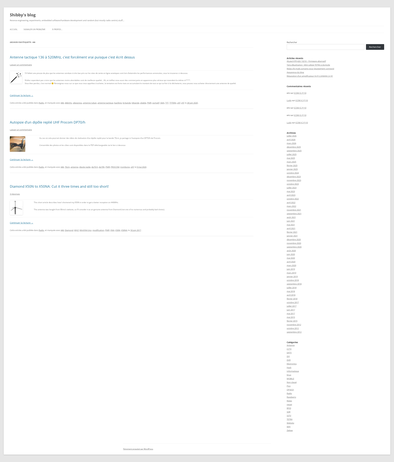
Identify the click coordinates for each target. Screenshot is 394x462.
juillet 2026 (291, 135)
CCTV (289, 349)
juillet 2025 (291, 154)
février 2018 (292, 298)
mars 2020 (291, 265)
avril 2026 (291, 139)
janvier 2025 (292, 169)
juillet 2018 (291, 287)
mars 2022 (291, 206)
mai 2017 (291, 313)
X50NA (124, 230)
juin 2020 (291, 254)
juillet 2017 (291, 306)
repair (289, 404)
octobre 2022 (293, 198)
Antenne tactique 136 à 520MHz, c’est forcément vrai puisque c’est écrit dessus (72, 57)
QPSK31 (290, 389)
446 (62, 102)
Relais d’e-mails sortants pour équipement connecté (310, 68)
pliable (143, 102)
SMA (162, 102)
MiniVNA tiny (86, 230)
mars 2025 (291, 161)
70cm (67, 167)
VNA (112, 230)
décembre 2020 (294, 239)
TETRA (289, 419)
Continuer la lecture (21, 95)
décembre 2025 (294, 147)
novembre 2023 (294, 180)
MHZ (76, 230)
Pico (289, 386)
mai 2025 (291, 158)
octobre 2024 (293, 172)
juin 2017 (291, 309)
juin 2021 (291, 221)
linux (289, 374)
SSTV (289, 415)
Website (290, 423)
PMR (149, 102)
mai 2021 (291, 224)
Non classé (292, 382)
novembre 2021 (294, 209)
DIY (288, 356)
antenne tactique (105, 102)
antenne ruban (90, 102)
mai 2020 (291, 258)
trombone (125, 167)
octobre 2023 (293, 184)
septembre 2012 (294, 332)
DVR (289, 360)
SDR (288, 411)
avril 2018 (291, 295)
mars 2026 (291, 143)
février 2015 (292, 321)
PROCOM (115, 167)
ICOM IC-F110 (300, 93)
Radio (41, 102)
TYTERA (172, 102)
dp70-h (94, 167)
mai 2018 (291, 291)
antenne (74, 167)
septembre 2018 (294, 284)
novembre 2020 (294, 243)
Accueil (13, 29)
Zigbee (290, 430)
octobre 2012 (293, 328)
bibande (135, 102)
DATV (289, 352)
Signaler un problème (34, 29)
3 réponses (15, 194)
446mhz (68, 102)
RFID (289, 408)
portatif (155, 102)
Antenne (291, 345)
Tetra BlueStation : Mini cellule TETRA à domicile (308, 65)
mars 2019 (291, 272)
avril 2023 (291, 195)
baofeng (118, 102)
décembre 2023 (294, 176)
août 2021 (291, 217)
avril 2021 (291, 228)
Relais (289, 400)
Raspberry (291, 397)
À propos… (57, 29)
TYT (167, 102)
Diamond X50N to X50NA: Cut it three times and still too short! (59, 186)
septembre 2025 (294, 150)
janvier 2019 (292, 276)
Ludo (289, 100)
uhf (178, 102)
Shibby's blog (23, 15)
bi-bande (127, 102)
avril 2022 (291, 202)
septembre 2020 (294, 246)
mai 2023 (291, 191)
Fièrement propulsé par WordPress (138, 449)
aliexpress (77, 102)
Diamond (69, 230)
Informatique (293, 371)
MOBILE (290, 378)
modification (98, 230)
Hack (289, 367)
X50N (117, 230)
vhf (182, 102)
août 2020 (291, 250)
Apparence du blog (295, 72)
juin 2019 (291, 269)
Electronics (292, 363)
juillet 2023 (291, 187)
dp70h (102, 167)
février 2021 (292, 232)
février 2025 (292, 165)
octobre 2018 (293, 280)
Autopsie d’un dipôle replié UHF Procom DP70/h (47, 122)
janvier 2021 (292, 235)
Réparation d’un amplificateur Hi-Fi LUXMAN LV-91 (310, 76)
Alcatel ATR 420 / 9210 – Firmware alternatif (306, 61)
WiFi (289, 426)
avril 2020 (291, 261)
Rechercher (292, 42)
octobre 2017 (293, 302)
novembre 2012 (294, 324)
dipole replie (84, 167)
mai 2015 (291, 317)
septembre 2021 (294, 213)
